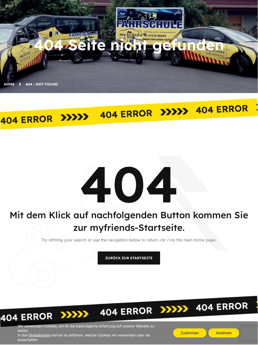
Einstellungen (40, 335)
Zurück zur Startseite (129, 258)
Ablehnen (224, 333)
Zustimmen (190, 333)
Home (10, 84)
